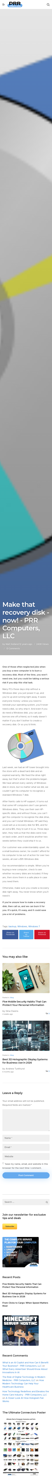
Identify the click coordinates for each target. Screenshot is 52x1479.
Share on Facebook (10, 933)
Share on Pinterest (42, 933)
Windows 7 (34, 927)
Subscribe (9, 1226)
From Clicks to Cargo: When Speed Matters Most (25, 1304)
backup (12, 927)
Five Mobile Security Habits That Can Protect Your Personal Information (24, 1003)
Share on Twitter (26, 934)
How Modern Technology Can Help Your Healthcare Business (23, 1383)
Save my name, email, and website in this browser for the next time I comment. (25, 1166)
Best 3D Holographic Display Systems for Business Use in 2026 (25, 1061)
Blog (12, 997)
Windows (22, 927)
